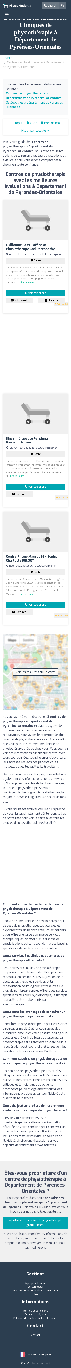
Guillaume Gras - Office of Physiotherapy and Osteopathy (30, 247)
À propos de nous (35, 1283)
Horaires (53, 300)
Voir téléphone (36, 293)
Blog (35, 1294)
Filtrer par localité (34, 131)
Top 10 (18, 123)
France (7, 58)
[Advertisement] (35, 353)
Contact (35, 1335)
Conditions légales (36, 1314)
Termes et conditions (35, 1310)
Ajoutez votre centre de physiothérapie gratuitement (35, 1222)
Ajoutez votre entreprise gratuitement (35, 1290)
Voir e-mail (21, 300)
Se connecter (35, 1286)
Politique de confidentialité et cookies (35, 1318)
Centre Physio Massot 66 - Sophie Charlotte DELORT (32, 558)
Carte (37, 260)
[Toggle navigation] (7, 13)
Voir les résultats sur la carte (35, 672)
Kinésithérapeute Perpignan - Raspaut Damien (29, 440)
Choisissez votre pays (38, 1354)
